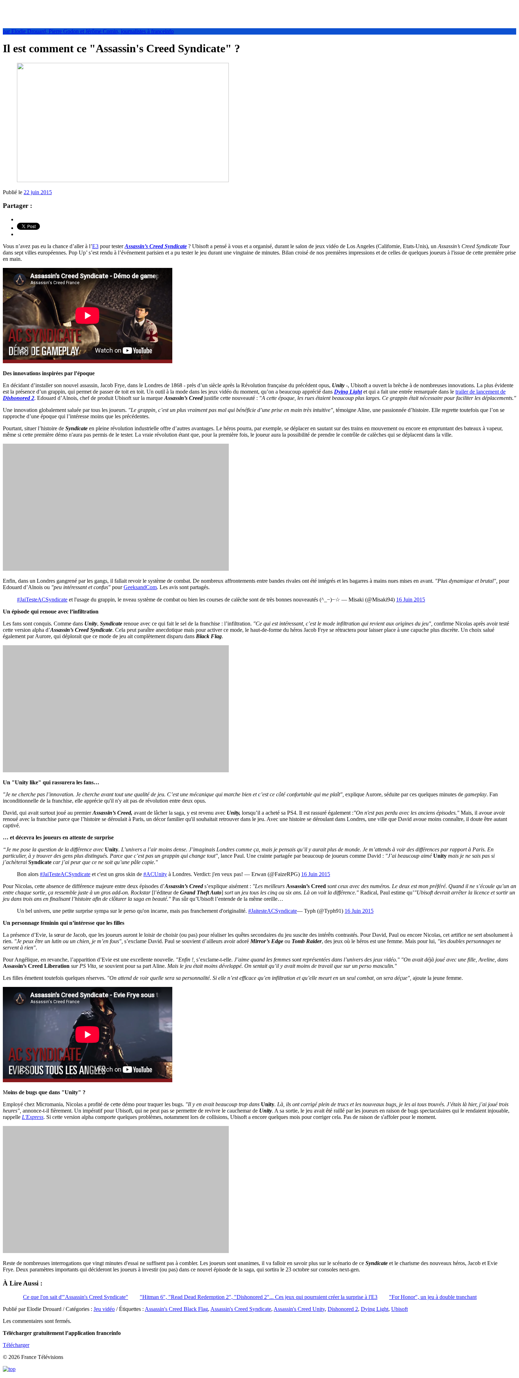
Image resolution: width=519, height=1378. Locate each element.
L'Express (32, 1117)
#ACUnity (155, 874)
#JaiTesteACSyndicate (42, 600)
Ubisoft (399, 1309)
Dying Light (348, 392)
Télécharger (16, 1345)
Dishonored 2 (343, 1309)
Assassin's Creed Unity (299, 1309)
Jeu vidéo (104, 1309)
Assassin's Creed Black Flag (176, 1309)
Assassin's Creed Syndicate (240, 1309)
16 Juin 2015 (410, 600)
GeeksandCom (140, 587)
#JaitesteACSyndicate (272, 911)
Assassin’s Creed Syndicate (156, 246)
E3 (95, 246)
